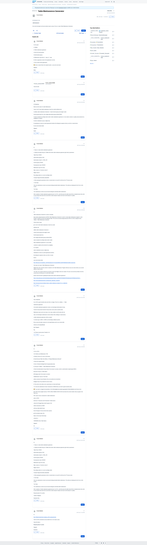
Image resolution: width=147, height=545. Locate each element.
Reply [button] (83, 30)
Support (68, 543)
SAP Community (34, 4)
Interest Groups (44, 4)
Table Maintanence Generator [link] (72, 4)
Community (39, 1)
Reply (82, 76)
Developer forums (62, 7)
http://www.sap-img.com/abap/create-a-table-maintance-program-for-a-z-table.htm (50, 283)
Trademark (64, 543)
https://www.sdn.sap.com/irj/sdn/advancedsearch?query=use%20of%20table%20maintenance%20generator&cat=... (57, 278)
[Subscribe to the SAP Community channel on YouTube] (103, 543)
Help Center (75, 1)
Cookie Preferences (75, 543)
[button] (110, 17)
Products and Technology (48, 1)
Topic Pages (81, 1)
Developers (61, 1)
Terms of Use (46, 543)
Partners (66, 1)
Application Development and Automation (54, 4)
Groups (55, 1)
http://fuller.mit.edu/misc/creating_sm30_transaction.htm (45, 517)
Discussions (64, 4)
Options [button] (113, 10)
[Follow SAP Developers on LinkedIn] (105, 543)
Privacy (42, 543)
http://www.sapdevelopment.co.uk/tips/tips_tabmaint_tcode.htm (47, 280)
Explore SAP (107, 1)
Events (70, 1)
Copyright (52, 543)
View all (91, 63)
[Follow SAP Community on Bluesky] (101, 543)
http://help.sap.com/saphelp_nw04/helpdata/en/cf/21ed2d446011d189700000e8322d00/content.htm (54, 262)
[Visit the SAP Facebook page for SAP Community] (99, 543)
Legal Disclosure (58, 543)
